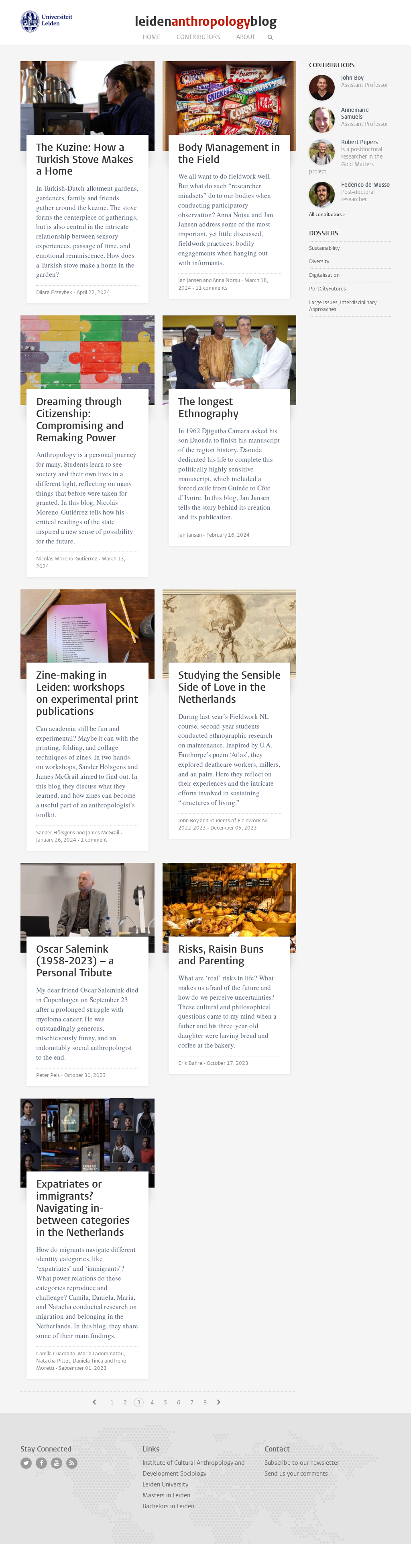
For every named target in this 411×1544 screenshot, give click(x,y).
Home (151, 37)
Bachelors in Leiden (168, 1506)
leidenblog (206, 21)
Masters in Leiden (166, 1495)
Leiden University (165, 1484)
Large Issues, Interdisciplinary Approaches (342, 306)
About (245, 37)
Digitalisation (324, 275)
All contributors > (327, 214)
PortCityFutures (327, 288)
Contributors (198, 37)
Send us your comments (296, 1474)
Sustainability (324, 248)
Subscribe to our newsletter (302, 1463)
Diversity (319, 261)
